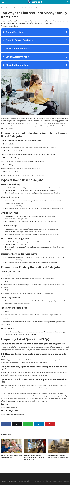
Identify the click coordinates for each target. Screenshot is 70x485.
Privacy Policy (44, 481)
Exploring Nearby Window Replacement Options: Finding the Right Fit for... (34, 457)
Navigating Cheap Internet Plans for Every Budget (11, 456)
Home (2, 8)
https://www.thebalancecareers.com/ (12, 414)
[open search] (68, 2)
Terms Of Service (63, 481)
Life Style (8, 8)
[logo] (35, 1)
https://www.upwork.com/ (9, 407)
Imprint (36, 481)
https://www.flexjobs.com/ (9, 411)
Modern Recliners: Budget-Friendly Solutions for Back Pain (58, 456)
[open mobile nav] (2, 2)
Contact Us (53, 481)
